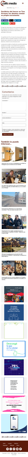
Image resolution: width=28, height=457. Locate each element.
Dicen (18, 445)
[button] (23, 3)
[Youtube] (17, 449)
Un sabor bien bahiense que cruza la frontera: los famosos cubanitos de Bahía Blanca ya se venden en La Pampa (14, 186)
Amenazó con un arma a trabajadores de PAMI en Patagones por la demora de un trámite (14, 164)
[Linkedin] (20, 449)
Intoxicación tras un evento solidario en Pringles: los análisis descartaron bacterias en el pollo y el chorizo (14, 278)
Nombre (4, 112)
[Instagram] (10, 449)
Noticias (16, 443)
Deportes (5, 445)
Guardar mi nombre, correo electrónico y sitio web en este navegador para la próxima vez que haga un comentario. (13, 130)
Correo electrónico (6, 117)
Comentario (5, 100)
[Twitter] (14, 449)
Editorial (12, 445)
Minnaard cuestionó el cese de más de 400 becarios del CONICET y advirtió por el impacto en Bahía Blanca (14, 255)
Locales (10, 443)
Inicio (4, 443)
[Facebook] (7, 449)
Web (3, 123)
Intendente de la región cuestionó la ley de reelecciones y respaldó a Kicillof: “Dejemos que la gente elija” (13, 232)
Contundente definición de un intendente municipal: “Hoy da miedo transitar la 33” (12, 209)
